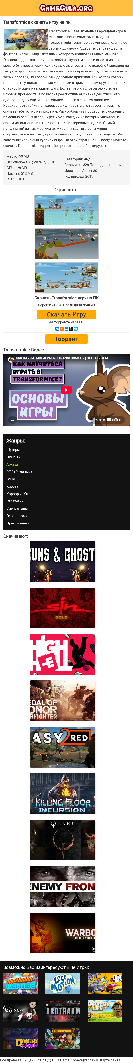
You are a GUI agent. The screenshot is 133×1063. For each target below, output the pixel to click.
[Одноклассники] (62, 329)
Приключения (18, 523)
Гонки (11, 479)
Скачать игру (66, 314)
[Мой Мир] (66, 329)
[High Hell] (62, 654)
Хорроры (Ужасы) (21, 494)
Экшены (13, 457)
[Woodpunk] (62, 1038)
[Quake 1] (62, 840)
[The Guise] (20, 1011)
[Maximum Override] (20, 983)
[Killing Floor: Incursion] (62, 793)
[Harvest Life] (105, 1011)
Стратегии (15, 501)
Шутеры (13, 450)
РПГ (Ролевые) (19, 472)
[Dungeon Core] (20, 1038)
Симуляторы (17, 508)
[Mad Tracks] (105, 983)
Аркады (12, 464)
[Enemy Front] (62, 886)
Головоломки (18, 516)
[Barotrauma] (62, 1011)
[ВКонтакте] (57, 329)
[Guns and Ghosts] (62, 561)
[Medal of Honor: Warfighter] (62, 700)
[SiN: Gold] (62, 608)
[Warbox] (62, 933)
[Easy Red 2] (62, 747)
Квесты (12, 486)
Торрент (67, 339)
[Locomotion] (62, 983)
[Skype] (76, 329)
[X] (71, 329)
